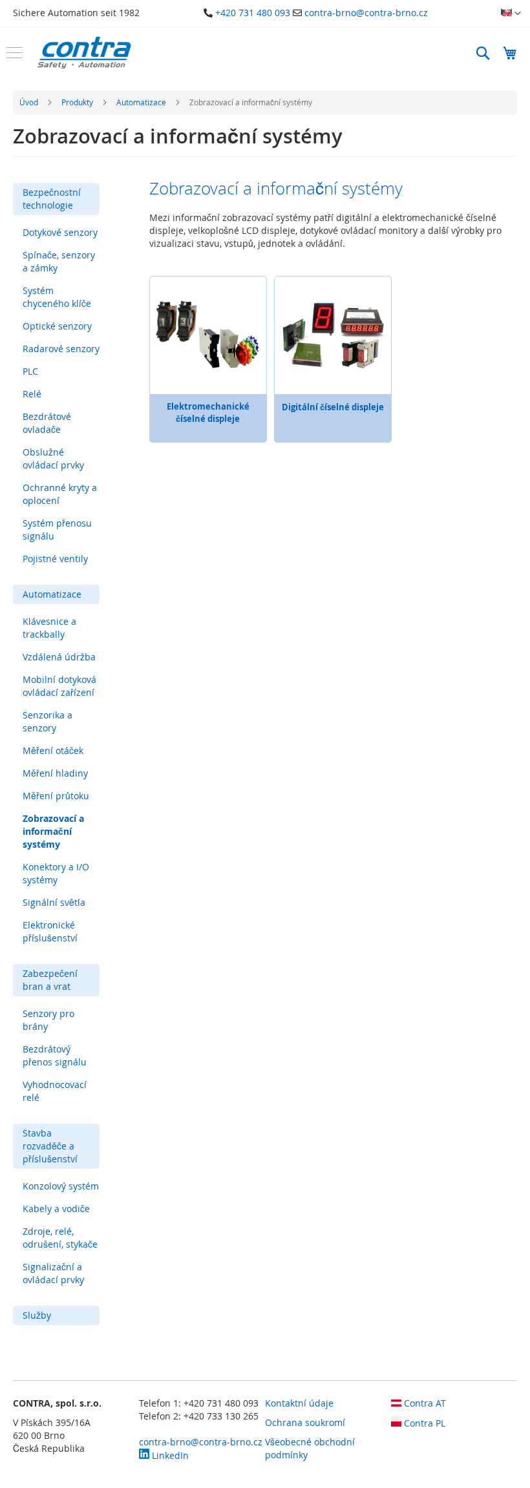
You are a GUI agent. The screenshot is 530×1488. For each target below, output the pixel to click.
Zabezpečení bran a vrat (50, 979)
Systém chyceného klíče (57, 296)
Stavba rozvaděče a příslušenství (50, 1146)
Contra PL (423, 1423)
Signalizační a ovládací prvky (53, 1273)
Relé (32, 394)
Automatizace (142, 102)
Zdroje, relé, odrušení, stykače (60, 1237)
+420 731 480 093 (252, 12)
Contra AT (423, 1403)
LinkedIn (169, 1455)
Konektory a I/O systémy (56, 873)
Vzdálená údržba (59, 657)
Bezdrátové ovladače (47, 422)
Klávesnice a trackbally (49, 627)
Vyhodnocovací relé (55, 1091)
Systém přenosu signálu (57, 529)
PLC (30, 371)
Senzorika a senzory (47, 721)
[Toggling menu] (14, 52)
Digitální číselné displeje (333, 407)
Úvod (29, 102)
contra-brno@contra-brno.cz (366, 12)
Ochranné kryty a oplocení (60, 494)
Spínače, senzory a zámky (59, 261)
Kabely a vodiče (56, 1208)
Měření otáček (53, 750)
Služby (37, 1315)
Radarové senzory (61, 348)
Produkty (78, 102)
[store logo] (84, 52)
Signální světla (54, 902)
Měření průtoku (56, 796)
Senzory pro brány (48, 1019)
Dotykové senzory (60, 232)
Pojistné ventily (55, 558)
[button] (511, 13)
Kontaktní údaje (299, 1403)
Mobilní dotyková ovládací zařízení (59, 685)
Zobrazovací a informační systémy (53, 831)
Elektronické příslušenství (50, 931)
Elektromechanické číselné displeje (208, 412)
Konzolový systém (61, 1186)
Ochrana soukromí (305, 1422)
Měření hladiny (55, 773)
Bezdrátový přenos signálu (55, 1055)
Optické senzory (57, 326)
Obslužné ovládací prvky (53, 458)
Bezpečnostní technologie (52, 198)
